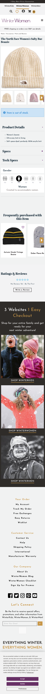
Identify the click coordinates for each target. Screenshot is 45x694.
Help (22, 543)
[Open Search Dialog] (11, 11)
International (22, 552)
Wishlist (22, 523)
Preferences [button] (30, 672)
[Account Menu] (23, 11)
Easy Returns (22, 518)
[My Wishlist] (17, 11)
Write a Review (22, 290)
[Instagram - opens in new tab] (22, 596)
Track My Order (22, 509)
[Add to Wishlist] (23, 226)
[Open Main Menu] (37, 20)
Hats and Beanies (21, 33)
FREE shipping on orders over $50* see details (22, 29)
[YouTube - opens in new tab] (34, 596)
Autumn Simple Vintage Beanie (13, 253)
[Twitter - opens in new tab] (16, 596)
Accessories (10, 33)
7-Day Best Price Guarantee (22, 1)
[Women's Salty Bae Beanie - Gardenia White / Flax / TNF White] (20, 97)
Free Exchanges (22, 513)
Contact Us (22, 538)
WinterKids (9, 6)
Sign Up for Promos (22, 585)
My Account (22, 504)
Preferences (23, 689)
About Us (22, 572)
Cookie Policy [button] (21, 670)
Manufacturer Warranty (22, 556)
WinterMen (36, 6)
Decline (22, 684)
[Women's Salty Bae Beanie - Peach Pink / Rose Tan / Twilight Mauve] (34, 97)
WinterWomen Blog (22, 576)
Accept (22, 679)
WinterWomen (22, 6)
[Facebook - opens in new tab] (10, 596)
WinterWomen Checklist (22, 581)
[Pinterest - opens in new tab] (28, 596)
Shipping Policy (23, 547)
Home (3, 33)
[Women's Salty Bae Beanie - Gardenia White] (7, 97)
